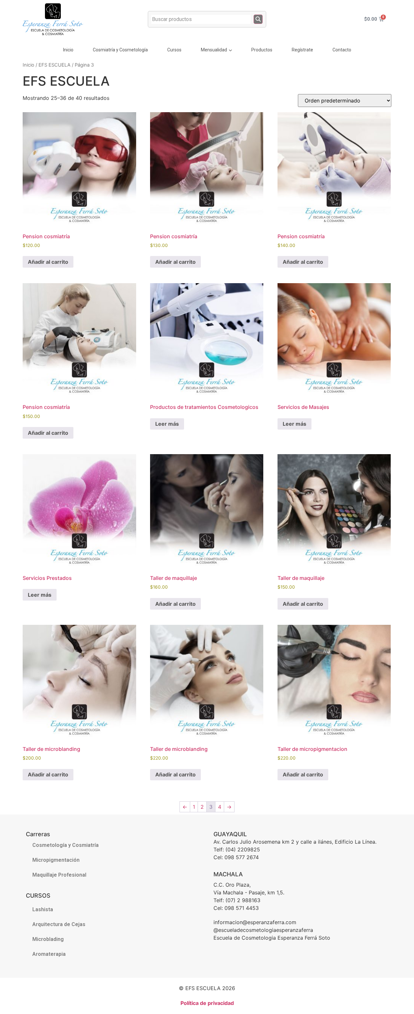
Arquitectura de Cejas (58, 924)
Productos (261, 49)
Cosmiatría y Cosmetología (120, 49)
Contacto (341, 49)
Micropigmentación (56, 860)
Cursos (174, 49)
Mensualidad (214, 49)
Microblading (48, 939)
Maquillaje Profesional (59, 875)
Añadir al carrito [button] (48, 262)
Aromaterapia (49, 954)
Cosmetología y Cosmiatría (65, 845)
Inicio (68, 49)
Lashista (42, 909)
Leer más (167, 424)
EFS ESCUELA (54, 65)
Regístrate (302, 49)
